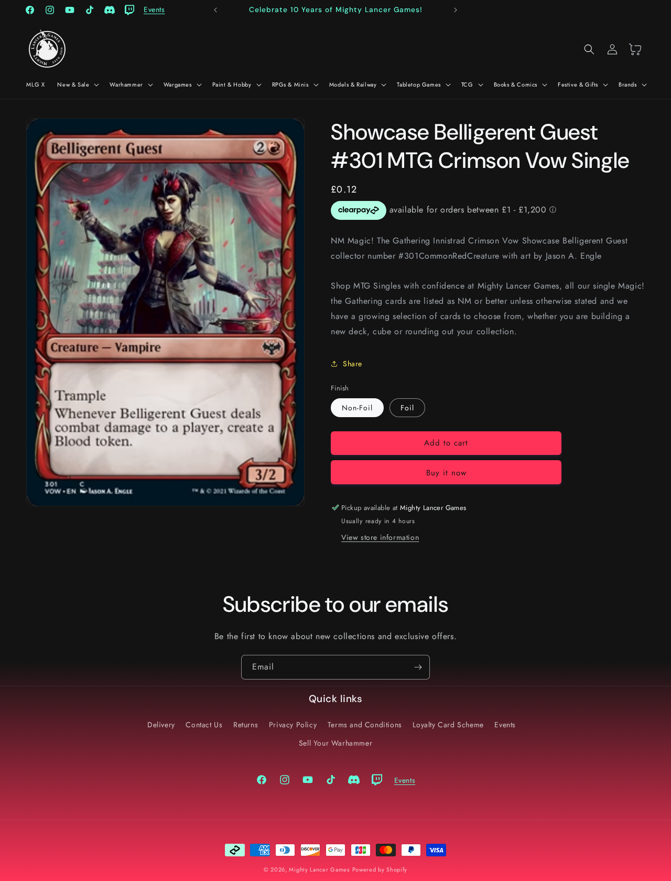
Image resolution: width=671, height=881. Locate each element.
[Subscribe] (417, 667)
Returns (245, 724)
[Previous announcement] (215, 10)
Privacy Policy (293, 724)
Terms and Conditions (365, 724)
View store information (380, 537)
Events (505, 724)
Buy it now (446, 473)
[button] (77, 84)
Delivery (161, 724)
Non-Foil (357, 407)
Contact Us (204, 724)
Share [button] (352, 363)
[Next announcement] (455, 10)
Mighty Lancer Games (319, 869)
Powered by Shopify (380, 869)
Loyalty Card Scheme (448, 724)
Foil (407, 407)
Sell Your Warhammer (335, 743)
